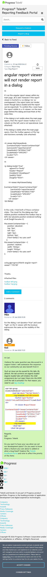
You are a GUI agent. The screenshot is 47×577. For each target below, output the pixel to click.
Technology (5, 504)
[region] (23, 559)
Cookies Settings (23, 572)
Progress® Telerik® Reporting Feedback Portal (19, 11)
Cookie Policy (7, 557)
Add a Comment (12, 292)
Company (4, 502)
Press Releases (6, 509)
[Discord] (1, 488)
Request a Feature (23, 28)
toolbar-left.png (10, 281)
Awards (3, 506)
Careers (3, 513)
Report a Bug (23, 34)
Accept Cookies (23, 565)
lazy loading (19, 383)
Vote (38, 68)
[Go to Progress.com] (8, 464)
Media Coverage (6, 511)
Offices (3, 516)
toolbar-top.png (10, 284)
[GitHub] (1, 485)
